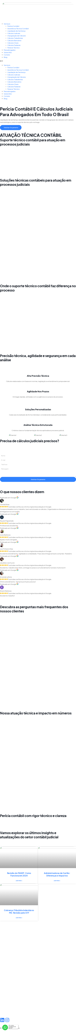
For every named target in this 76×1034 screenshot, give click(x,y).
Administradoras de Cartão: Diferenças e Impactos (57, 874)
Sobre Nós (8, 52)
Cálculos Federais (13, 45)
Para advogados (9, 50)
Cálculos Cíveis (12, 43)
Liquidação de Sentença (16, 31)
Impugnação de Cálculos (16, 36)
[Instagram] (7, 1020)
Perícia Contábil (13, 26)
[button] (38, 61)
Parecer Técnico (13, 48)
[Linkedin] (2, 1020)
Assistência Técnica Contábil (18, 29)
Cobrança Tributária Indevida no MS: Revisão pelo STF (19, 911)
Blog (5, 57)
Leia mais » (19, 880)
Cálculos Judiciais (13, 33)
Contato (7, 55)
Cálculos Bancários (14, 40)
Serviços (7, 24)
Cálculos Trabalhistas (15, 38)
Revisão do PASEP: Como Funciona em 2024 (19, 874)
